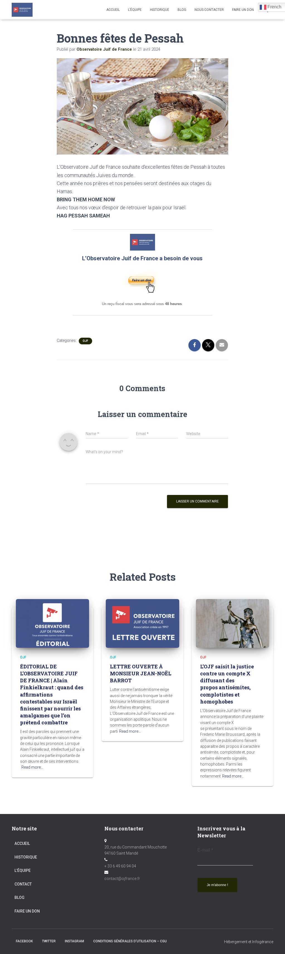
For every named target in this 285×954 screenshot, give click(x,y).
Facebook (24, 941)
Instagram (74, 941)
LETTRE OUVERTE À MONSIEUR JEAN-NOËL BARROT (140, 673)
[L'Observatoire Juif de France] (22, 10)
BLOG (182, 10)
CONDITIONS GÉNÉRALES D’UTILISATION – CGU (130, 941)
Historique (159, 10)
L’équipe (135, 10)
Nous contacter (209, 10)
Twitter (49, 941)
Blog (19, 897)
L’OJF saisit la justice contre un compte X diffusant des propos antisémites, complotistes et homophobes (227, 684)
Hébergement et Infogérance (248, 942)
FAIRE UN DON (243, 10)
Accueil (113, 10)
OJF (85, 340)
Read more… (32, 767)
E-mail (205, 850)
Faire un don (27, 911)
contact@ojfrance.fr (122, 878)
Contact (23, 884)
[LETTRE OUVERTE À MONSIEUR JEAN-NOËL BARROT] (142, 623)
